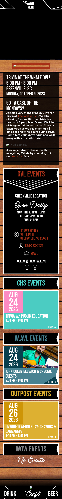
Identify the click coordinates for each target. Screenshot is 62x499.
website (16, 156)
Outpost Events (31, 393)
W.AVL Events (31, 338)
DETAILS (52, 327)
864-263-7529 (34, 245)
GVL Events (31, 174)
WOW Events (31, 449)
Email (34, 253)
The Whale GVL (28, 116)
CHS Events (31, 283)
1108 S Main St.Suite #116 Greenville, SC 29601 (34, 234)
